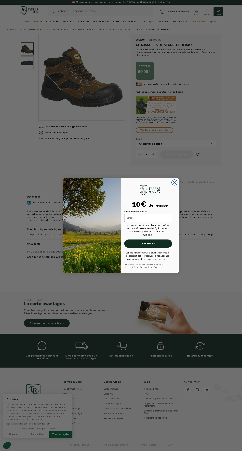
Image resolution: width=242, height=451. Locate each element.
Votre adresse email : (135, 212)
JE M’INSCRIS (148, 243)
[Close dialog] (174, 182)
